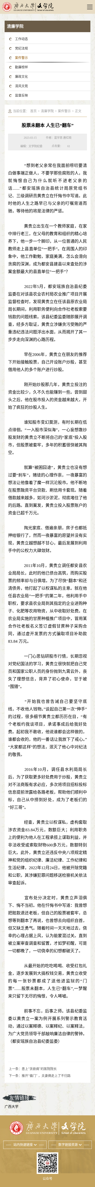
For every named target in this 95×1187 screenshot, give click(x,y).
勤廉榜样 (21, 67)
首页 (33, 111)
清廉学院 (47, 111)
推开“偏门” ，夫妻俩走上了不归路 (46, 1075)
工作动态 (21, 39)
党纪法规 (21, 48)
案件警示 (21, 57)
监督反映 (21, 95)
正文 (78, 111)
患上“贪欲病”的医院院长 (39, 1069)
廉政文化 (21, 76)
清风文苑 (21, 86)
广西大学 (11, 1106)
